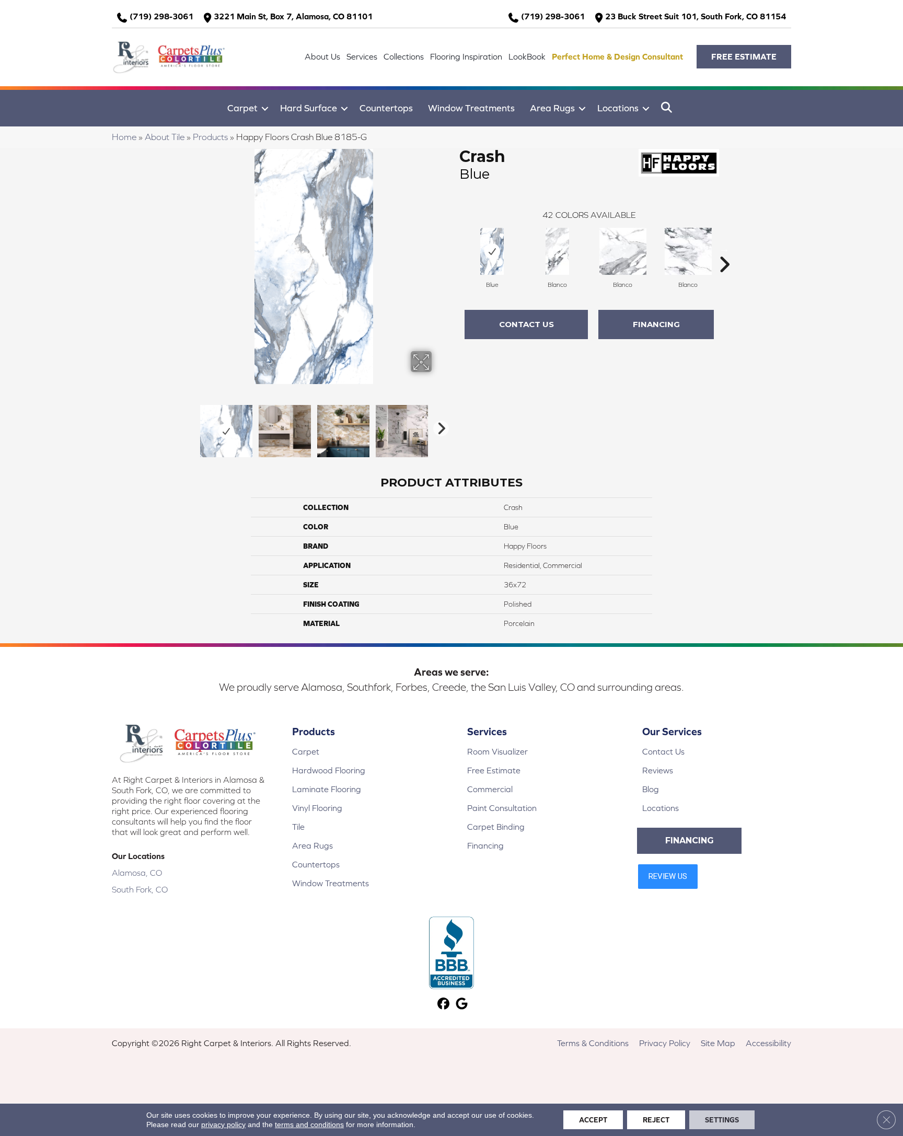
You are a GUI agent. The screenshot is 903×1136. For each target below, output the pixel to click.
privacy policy (223, 1124)
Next (438, 426)
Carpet (242, 107)
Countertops (386, 107)
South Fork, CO (140, 889)
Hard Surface (308, 107)
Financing (656, 324)
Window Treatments (471, 107)
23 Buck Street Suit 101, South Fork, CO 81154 (695, 16)
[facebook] (443, 1004)
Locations (618, 107)
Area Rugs (552, 107)
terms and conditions (309, 1124)
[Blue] (492, 251)
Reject (656, 1120)
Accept (593, 1120)
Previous (189, 426)
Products (210, 137)
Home (124, 137)
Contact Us (526, 324)
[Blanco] (557, 251)
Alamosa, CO (137, 872)
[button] (744, 56)
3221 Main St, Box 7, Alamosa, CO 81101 (293, 16)
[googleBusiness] (461, 1004)
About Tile (164, 137)
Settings (722, 1120)
